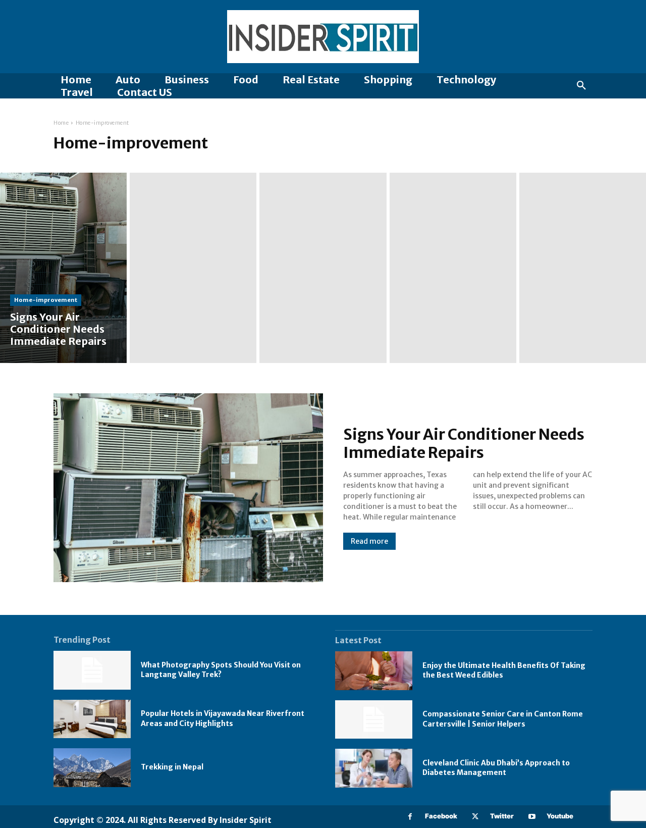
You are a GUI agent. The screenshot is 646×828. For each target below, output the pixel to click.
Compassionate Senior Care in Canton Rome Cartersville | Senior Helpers (502, 719)
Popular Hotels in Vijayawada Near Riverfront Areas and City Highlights (222, 718)
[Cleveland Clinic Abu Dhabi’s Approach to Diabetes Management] (373, 768)
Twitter (502, 816)
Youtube (560, 816)
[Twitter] (475, 816)
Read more (369, 541)
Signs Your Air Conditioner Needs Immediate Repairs (463, 443)
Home (61, 123)
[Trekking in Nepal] (92, 767)
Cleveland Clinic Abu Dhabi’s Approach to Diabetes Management (496, 768)
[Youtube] (532, 816)
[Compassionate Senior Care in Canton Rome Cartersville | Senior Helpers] (373, 719)
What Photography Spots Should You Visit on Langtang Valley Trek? (221, 670)
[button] (581, 86)
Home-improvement (45, 299)
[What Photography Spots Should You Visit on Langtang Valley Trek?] (92, 670)
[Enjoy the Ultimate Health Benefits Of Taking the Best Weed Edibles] (373, 670)
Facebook (441, 816)
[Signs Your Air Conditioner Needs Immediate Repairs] (63, 268)
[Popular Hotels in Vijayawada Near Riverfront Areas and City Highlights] (92, 719)
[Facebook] (410, 816)
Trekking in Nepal (172, 766)
